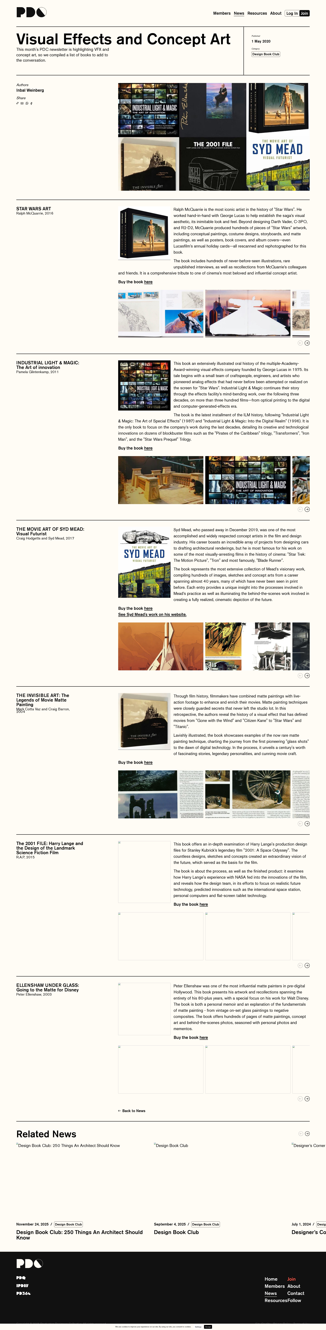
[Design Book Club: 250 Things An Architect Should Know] (83, 1180)
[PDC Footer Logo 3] (23, 1293)
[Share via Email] (22, 103)
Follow (294, 1300)
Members (222, 13)
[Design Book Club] (221, 1180)
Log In (292, 13)
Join (291, 1279)
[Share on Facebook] (31, 103)
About (276, 13)
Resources (257, 13)
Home (271, 1279)
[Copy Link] (17, 103)
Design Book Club (265, 54)
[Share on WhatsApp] (27, 103)
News (239, 13)
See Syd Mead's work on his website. (152, 614)
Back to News (133, 1111)
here (148, 281)
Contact (295, 1293)
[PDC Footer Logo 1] (21, 1278)
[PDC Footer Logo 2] (22, 1285)
